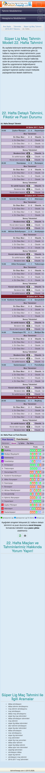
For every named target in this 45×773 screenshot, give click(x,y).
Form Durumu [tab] (22, 439)
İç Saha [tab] (21, 443)
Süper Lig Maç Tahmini (32, 26)
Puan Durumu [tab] (7, 439)
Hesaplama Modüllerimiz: (14, 18)
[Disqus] (22, 587)
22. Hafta (25, 29)
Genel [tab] (13, 443)
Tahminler (17, 26)
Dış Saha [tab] (30, 443)
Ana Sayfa (7, 26)
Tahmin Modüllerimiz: (12, 10)
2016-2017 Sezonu (12, 29)
